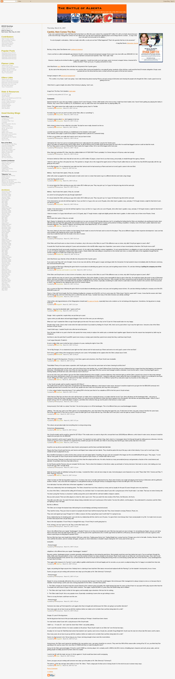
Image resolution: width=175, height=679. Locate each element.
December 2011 (6, 280)
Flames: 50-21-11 (7, 27)
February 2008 (6, 231)
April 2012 (5, 283)
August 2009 (5, 256)
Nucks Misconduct (7, 148)
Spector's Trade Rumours (9, 179)
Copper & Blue (6, 125)
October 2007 (6, 226)
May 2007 (4, 219)
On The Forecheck (7, 157)
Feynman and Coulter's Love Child (66, 270)
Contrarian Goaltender (8, 183)
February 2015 (6, 287)
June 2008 (5, 236)
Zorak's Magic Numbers (8, 101)
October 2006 (6, 209)
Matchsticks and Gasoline (9, 134)
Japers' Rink (5, 170)
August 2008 (5, 239)
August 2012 (5, 284)
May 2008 (4, 235)
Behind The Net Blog (8, 181)
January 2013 (6, 286)
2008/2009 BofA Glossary (9, 54)
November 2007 (6, 227)
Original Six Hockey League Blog (11, 182)
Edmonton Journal (132, 43)
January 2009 (6, 246)
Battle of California (7, 152)
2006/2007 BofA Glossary (9, 57)
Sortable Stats (6, 95)
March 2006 (5, 200)
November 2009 (6, 260)
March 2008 (5, 232)
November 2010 (6, 271)
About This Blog (6, 46)
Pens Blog (5, 166)
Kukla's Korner (6, 177)
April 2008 (5, 234)
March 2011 (5, 276)
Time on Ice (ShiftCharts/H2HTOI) (11, 98)
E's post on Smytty (92, 301)
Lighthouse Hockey (7, 168)
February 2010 (6, 264)
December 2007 (6, 228)
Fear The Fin (5, 153)
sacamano (59, 108)
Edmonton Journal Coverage (10, 82)
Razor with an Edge (7, 151)
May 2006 (4, 202)
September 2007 (6, 224)
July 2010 (4, 268)
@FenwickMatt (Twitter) (8, 40)
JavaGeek (59, 392)
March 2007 (5, 216)
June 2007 (5, 220)
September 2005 (6, 191)
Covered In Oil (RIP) (7, 118)
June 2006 (5, 204)
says (59, 66)
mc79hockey (5, 119)
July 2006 (4, 205)
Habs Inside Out (6, 163)
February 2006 (6, 198)
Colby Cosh (5, 131)
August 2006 (5, 206)
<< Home (50, 671)
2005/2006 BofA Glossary (9, 58)
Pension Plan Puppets (8, 162)
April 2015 (5, 288)
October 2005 (6, 193)
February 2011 (6, 275)
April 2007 (5, 217)
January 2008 (6, 230)
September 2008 (6, 241)
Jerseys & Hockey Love (8, 149)
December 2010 (6, 272)
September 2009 (6, 257)
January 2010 (6, 262)
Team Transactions (7, 72)
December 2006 (6, 212)
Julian (58, 361)
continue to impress (76, 49)
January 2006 (6, 197)
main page (72, 91)
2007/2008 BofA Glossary (9, 55)
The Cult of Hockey (7, 126)
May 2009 (4, 251)
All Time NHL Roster (7, 71)
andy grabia (59, 114)
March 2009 (5, 249)
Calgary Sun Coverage (8, 68)
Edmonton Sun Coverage (9, 84)
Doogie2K (59, 304)
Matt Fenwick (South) (8, 38)
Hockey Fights (6, 106)
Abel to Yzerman (6, 156)
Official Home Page (7, 65)
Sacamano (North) (7, 41)
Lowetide (4, 122)
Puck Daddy (5, 178)
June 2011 (5, 277)
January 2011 (6, 273)
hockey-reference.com (8, 102)
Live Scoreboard (6, 93)
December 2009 (6, 261)
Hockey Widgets (6, 105)
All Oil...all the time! (7, 128)
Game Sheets (6, 96)
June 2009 (5, 253)
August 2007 (5, 223)
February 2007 (6, 215)
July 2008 (4, 238)
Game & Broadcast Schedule (10, 67)
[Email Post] (69, 94)
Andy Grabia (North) (7, 43)
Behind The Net (6, 99)
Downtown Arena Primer (9, 53)
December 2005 (6, 196)
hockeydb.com (6, 104)
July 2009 (4, 254)
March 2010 (5, 265)
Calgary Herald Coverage (9, 70)
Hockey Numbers (7, 185)
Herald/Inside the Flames (9, 137)
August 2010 (5, 269)
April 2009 (5, 250)
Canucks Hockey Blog (8, 145)
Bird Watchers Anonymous (9, 171)
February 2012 (6, 281)
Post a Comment (52, 668)
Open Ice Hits (6, 140)
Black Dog (59, 180)
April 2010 (5, 266)
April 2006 (5, 201)
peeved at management (68, 75)
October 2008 (6, 242)
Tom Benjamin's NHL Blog (9, 144)
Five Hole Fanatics (7, 135)
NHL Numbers (6, 108)
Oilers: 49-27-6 (6, 29)
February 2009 (6, 247)
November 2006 (6, 211)
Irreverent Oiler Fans (8, 121)
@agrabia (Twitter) (7, 44)
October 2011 (6, 279)
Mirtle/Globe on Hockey (8, 175)
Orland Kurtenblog (7, 146)
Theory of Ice (5, 164)
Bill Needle (59, 354)
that (57, 418)
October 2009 (6, 258)
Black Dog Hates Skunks (9, 124)
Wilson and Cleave (7, 132)
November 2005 (6, 194)
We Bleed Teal (6, 155)
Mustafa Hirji (59, 254)
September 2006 (6, 208)
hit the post (5, 138)
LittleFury (59, 168)
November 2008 (6, 243)
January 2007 (6, 213)
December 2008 (6, 245)
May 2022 (4, 290)
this (63, 119)
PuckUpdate (5, 167)
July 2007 (4, 221)
